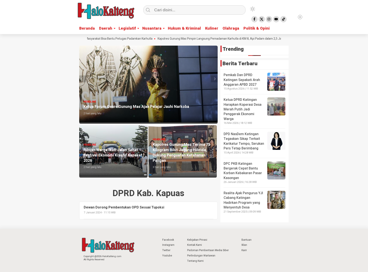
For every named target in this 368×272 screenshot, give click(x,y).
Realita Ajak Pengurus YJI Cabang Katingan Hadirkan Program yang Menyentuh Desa (243, 200)
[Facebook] (254, 19)
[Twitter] (262, 19)
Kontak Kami (194, 245)
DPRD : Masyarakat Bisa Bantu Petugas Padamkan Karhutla (103, 39)
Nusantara (151, 28)
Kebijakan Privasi (197, 240)
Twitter (166, 250)
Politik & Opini (256, 28)
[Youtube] (276, 19)
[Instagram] (269, 19)
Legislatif (127, 28)
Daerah (105, 28)
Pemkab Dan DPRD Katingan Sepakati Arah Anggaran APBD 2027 (242, 79)
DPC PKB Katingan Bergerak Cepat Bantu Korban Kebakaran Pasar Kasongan (243, 171)
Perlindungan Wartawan (201, 256)
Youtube (167, 256)
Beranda (87, 28)
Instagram (168, 245)
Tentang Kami (195, 261)
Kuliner (211, 28)
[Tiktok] (283, 19)
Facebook (168, 240)
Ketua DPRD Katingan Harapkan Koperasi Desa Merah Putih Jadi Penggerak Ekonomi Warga (243, 109)
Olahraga (231, 28)
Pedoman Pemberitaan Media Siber (208, 250)
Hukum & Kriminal (184, 28)
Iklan (244, 245)
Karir (244, 250)
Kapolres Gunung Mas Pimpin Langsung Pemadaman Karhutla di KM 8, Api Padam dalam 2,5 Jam (209, 39)
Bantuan (247, 240)
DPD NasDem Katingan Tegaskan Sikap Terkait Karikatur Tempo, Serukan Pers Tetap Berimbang (244, 141)
